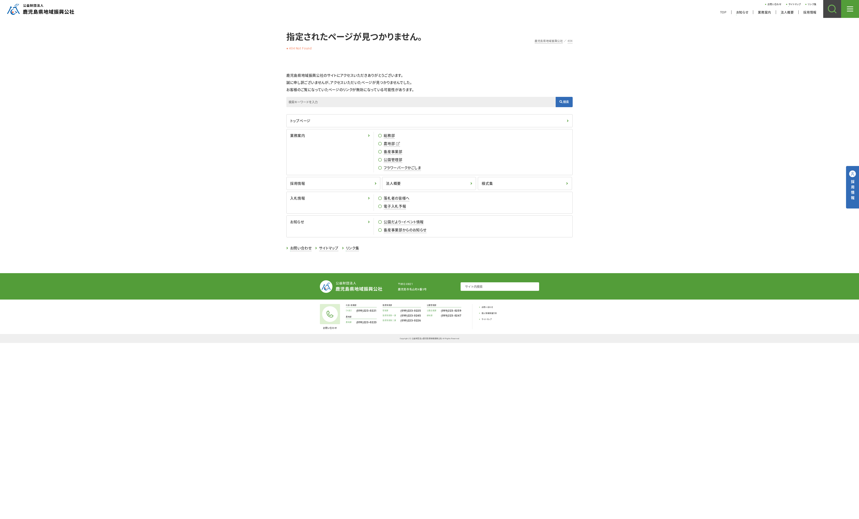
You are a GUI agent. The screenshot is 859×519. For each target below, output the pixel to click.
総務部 (389, 135)
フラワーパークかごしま (402, 167)
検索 (565, 102)
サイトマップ (795, 4)
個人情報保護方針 (489, 313)
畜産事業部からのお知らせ (405, 230)
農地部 (389, 143)
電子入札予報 (395, 206)
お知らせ (742, 12)
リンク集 (812, 4)
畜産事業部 (393, 151)
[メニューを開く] (850, 9)
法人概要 (787, 12)
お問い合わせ (775, 4)
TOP (723, 12)
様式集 (487, 183)
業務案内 (764, 12)
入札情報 (297, 198)
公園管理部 (393, 159)
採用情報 (809, 12)
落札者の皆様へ (396, 198)
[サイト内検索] (832, 9)
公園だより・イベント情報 (404, 221)
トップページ (300, 120)
